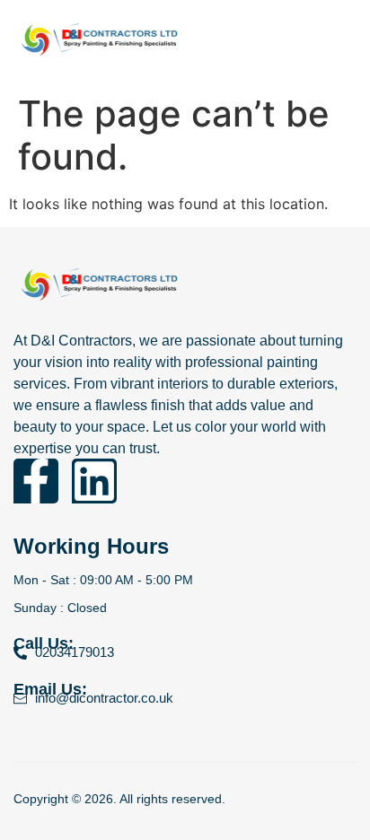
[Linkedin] (94, 481)
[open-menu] (352, 42)
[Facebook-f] (35, 481)
